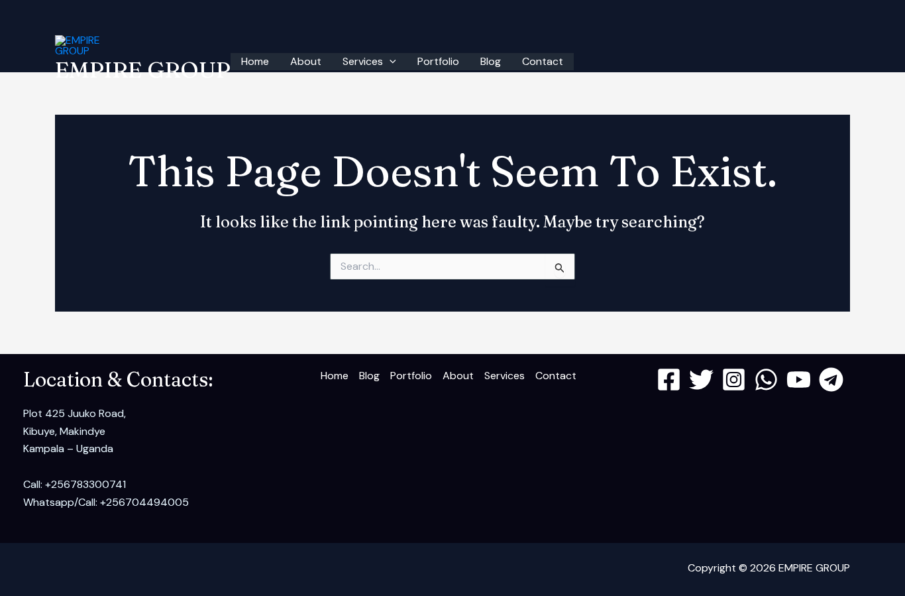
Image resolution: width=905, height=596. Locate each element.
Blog (490, 61)
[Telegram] (831, 379)
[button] (389, 61)
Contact (542, 61)
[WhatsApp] (766, 379)
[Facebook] (669, 379)
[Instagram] (733, 379)
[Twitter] (701, 379)
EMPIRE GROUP (143, 70)
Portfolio (438, 61)
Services (363, 61)
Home (255, 61)
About (305, 61)
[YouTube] (798, 379)
